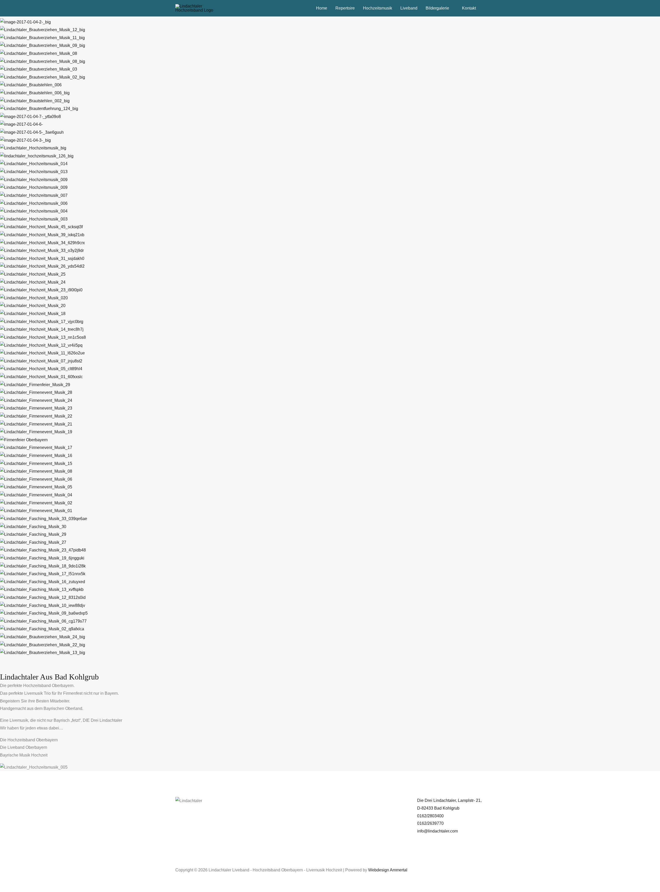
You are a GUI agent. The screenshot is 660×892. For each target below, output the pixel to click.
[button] (330, 660)
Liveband (408, 8)
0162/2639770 (430, 823)
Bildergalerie (437, 8)
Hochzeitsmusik (377, 8)
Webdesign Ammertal (387, 870)
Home (321, 8)
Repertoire (345, 8)
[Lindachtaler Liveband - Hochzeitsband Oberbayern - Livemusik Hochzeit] (197, 8)
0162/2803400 (430, 816)
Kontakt (469, 8)
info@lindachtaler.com (437, 831)
